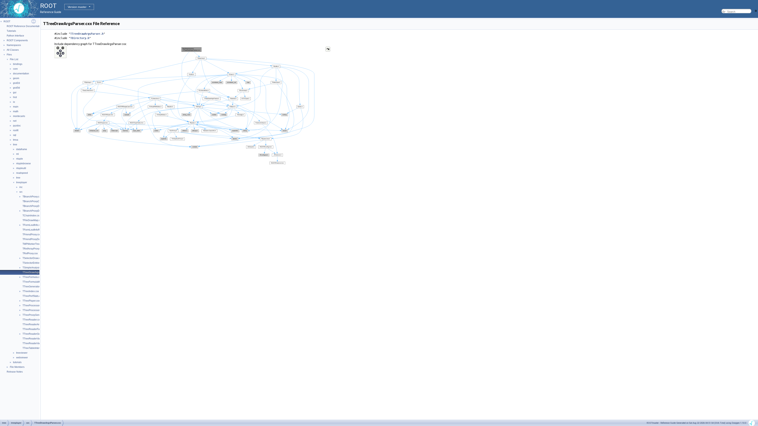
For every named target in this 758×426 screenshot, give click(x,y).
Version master (77, 6)
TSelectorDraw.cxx (32, 258)
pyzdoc (17, 125)
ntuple (19, 158)
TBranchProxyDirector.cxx (36, 210)
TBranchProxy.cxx (32, 196)
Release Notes (15, 371)
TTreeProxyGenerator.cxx (36, 315)
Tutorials (11, 31)
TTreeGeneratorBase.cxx (36, 286)
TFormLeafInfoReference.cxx (38, 229)
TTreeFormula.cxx (32, 277)
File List (14, 59)
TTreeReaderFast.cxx (34, 329)
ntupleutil (21, 168)
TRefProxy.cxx (30, 253)
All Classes (13, 50)
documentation (21, 73)
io (14, 102)
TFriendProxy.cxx (32, 234)
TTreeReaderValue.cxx (35, 338)
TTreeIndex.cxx (31, 291)
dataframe (21, 149)
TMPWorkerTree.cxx (33, 244)
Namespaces (14, 45)
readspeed (22, 173)
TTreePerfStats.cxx (33, 296)
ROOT (7, 21)
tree (15, 144)
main (15, 106)
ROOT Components (17, 40)
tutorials (17, 362)
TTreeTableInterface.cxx (35, 348)
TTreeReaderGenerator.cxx (37, 334)
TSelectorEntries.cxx (33, 263)
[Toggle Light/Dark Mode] (755, 10)
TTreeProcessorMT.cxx (35, 310)
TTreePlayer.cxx (31, 300)
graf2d (16, 83)
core (15, 68)
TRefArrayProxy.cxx (33, 248)
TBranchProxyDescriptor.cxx (38, 206)
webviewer (22, 357)
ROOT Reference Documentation (24, 26)
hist (15, 97)
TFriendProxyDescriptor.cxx (37, 239)
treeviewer (21, 352)
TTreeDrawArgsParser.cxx (37, 272)
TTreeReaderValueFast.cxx (37, 343)
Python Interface (15, 35)
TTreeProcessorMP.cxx (35, 305)
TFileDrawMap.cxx (32, 220)
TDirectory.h (79, 38)
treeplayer (21, 182)
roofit (15, 130)
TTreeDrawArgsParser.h (86, 33)
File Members (17, 367)
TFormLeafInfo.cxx (32, 225)
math (15, 111)
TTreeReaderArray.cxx (35, 324)
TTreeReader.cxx (32, 319)
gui (14, 92)
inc (21, 187)
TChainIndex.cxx (31, 215)
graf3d (16, 87)
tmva (15, 139)
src (21, 192)
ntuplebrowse (23, 163)
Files (9, 54)
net (14, 121)
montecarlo (19, 116)
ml (17, 154)
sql (14, 135)
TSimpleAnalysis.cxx (34, 267)
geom (16, 78)
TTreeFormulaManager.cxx (37, 281)
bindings (17, 64)
